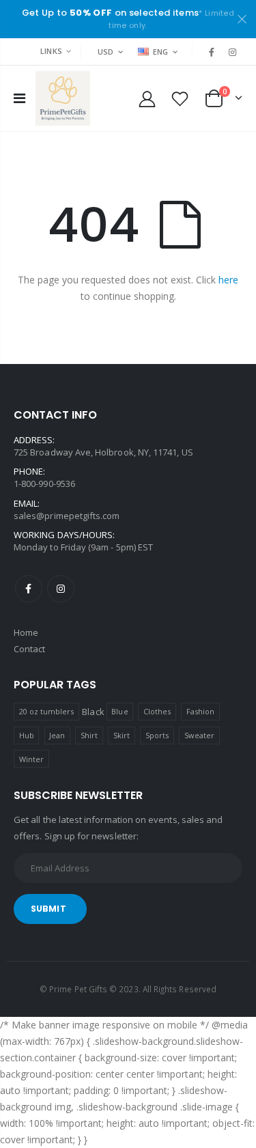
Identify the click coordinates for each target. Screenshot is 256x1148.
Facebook (28, 588)
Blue (119, 711)
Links (51, 51)
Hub (26, 735)
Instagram (60, 588)
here (228, 279)
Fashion (200, 711)
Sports (157, 735)
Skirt (121, 735)
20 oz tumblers (46, 711)
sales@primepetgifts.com (67, 515)
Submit (48, 908)
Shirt (89, 735)
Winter (31, 759)
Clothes (157, 711)
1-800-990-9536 (44, 483)
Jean (57, 735)
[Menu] (19, 98)
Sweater (199, 735)
